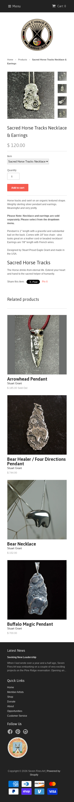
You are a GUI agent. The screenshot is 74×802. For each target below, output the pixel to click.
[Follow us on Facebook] (11, 733)
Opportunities (14, 711)
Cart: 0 (61, 6)
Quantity (11, 170)
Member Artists (15, 692)
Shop (10, 696)
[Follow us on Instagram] (26, 733)
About (10, 706)
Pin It (44, 281)
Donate (11, 701)
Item (9, 156)
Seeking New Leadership (21, 657)
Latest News (16, 650)
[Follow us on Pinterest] (18, 733)
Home (10, 687)
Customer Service (17, 715)
